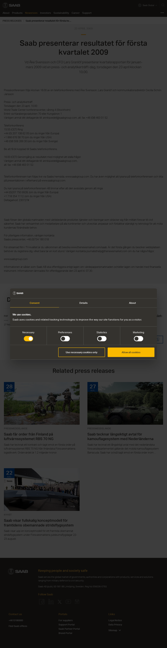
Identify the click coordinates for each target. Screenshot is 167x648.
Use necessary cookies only (81, 352)
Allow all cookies (131, 352)
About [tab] (132, 302)
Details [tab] (83, 302)
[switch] (65, 338)
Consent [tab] (35, 302)
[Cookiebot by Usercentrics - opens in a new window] (140, 293)
